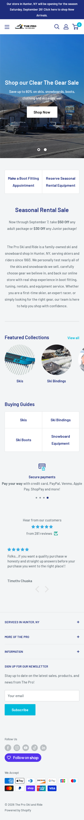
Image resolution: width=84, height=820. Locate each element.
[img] (42, 526)
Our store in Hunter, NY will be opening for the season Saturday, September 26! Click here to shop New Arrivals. (42, 9)
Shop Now (42, 112)
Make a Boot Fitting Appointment (23, 181)
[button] (38, 589)
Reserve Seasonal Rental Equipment (60, 181)
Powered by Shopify (18, 810)
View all (73, 338)
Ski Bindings (61, 420)
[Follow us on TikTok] (34, 747)
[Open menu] (7, 27)
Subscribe (20, 709)
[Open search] (57, 26)
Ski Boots (23, 439)
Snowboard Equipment (60, 439)
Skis (23, 420)
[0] (75, 27)
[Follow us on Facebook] (8, 747)
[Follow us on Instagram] (17, 747)
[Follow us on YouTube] (25, 747)
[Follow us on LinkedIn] (43, 747)
